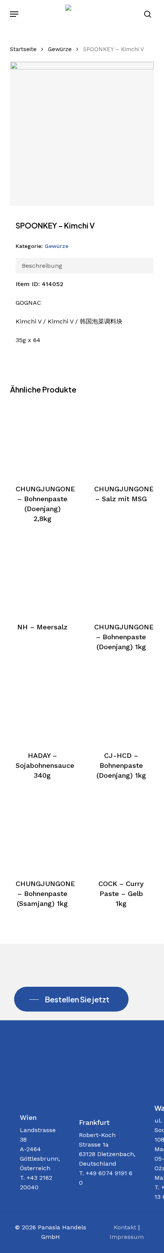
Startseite (23, 49)
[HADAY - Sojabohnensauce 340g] (42, 704)
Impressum (126, 1236)
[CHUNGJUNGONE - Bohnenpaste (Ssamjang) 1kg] (42, 832)
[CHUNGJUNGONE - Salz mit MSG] (121, 438)
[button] (14, 14)
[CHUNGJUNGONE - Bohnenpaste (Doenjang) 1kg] (121, 576)
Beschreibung (42, 265)
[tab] (84, 265)
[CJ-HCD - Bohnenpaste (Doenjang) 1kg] (121, 704)
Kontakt (125, 1227)
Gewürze (60, 49)
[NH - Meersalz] (42, 576)
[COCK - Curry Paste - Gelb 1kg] (121, 832)
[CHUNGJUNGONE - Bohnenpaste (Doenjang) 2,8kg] (42, 438)
